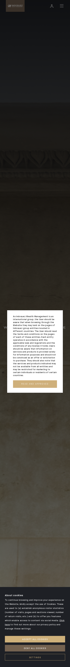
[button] (35, 384)
